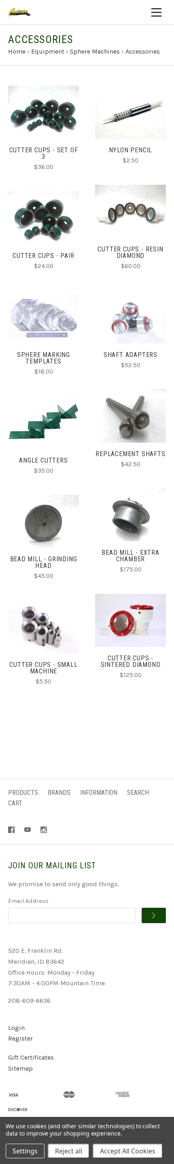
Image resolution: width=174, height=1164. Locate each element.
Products (23, 792)
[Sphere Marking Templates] (43, 317)
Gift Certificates (31, 1057)
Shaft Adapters (130, 355)
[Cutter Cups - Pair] (43, 217)
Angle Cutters (43, 460)
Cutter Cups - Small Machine (43, 668)
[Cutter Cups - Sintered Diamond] (130, 620)
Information (98, 792)
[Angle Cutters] (43, 422)
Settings (25, 1151)
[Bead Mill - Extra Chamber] (130, 514)
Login (16, 1028)
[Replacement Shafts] (130, 415)
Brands (59, 792)
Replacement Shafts (130, 454)
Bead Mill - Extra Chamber (130, 556)
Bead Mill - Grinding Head (43, 562)
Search (138, 792)
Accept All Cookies (127, 1151)
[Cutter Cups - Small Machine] (43, 626)
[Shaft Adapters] (130, 317)
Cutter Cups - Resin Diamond (130, 252)
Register (20, 1038)
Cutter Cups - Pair (43, 256)
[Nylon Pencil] (130, 112)
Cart (15, 803)
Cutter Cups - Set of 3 (43, 153)
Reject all (68, 1151)
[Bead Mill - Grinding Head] (43, 521)
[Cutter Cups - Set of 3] (43, 112)
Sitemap (20, 1068)
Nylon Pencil (131, 150)
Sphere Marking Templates (43, 358)
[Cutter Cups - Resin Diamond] (130, 211)
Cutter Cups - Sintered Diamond (131, 661)
